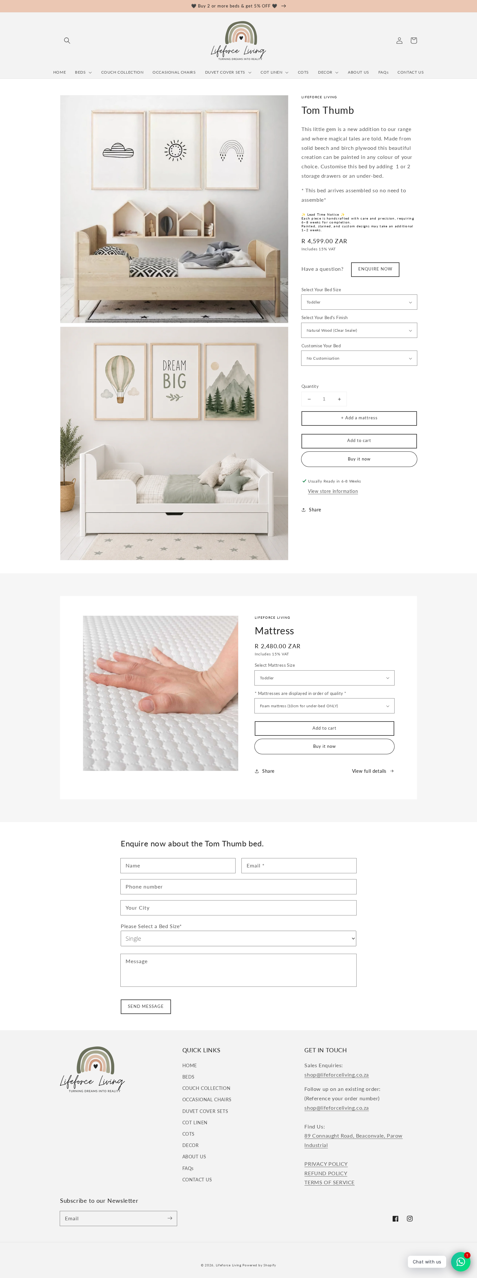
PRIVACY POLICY (326, 1164)
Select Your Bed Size (321, 289)
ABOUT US (194, 1156)
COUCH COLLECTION (206, 1088)
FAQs (188, 1168)
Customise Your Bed (321, 345)
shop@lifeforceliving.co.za (336, 1074)
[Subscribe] (170, 1218)
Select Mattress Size (275, 665)
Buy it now (324, 746)
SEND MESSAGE (146, 1006)
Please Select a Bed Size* (151, 926)
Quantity (310, 386)
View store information (333, 491)
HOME (189, 1065)
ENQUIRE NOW (375, 269)
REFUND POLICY (325, 1173)
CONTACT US (197, 1179)
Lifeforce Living (228, 1265)
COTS (188, 1134)
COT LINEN (195, 1122)
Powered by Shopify (259, 1265)
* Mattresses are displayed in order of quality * (300, 693)
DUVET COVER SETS (205, 1111)
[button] (67, 40)
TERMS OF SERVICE (329, 1182)
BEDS (188, 1077)
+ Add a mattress (359, 418)
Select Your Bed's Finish (324, 317)
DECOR (190, 1145)
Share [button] (315, 509)
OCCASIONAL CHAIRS (207, 1099)
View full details (369, 771)
